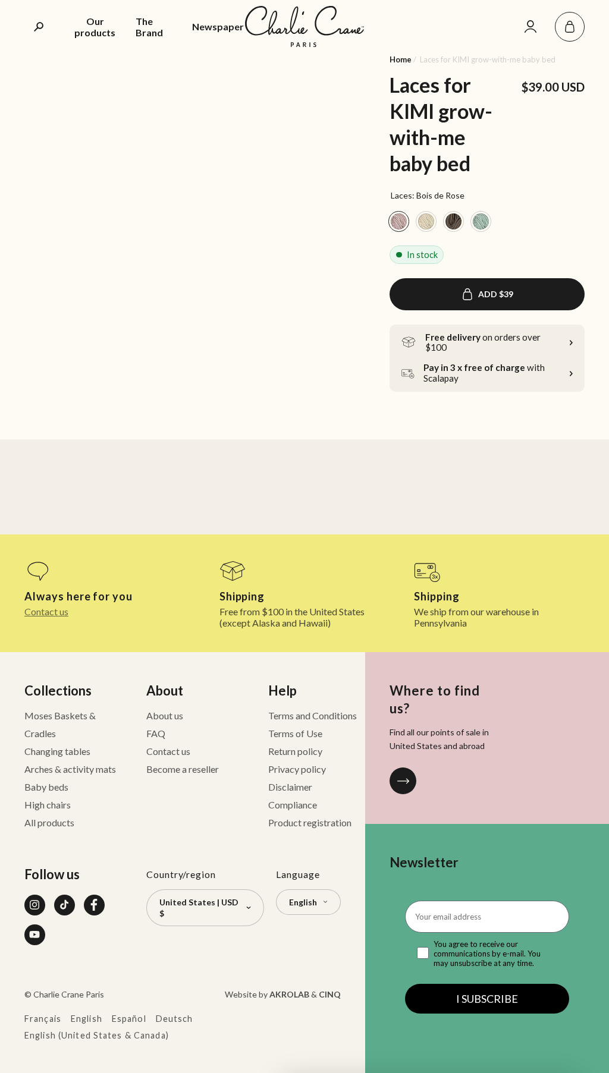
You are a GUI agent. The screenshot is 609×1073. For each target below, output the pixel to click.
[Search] (39, 27)
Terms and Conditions (312, 715)
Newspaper (218, 26)
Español (129, 1019)
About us (164, 715)
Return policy (295, 751)
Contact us (46, 611)
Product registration (309, 822)
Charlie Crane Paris (68, 994)
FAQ (155, 733)
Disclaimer (290, 786)
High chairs (47, 804)
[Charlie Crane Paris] (304, 26)
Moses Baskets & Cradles (60, 724)
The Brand (149, 26)
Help (282, 690)
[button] (570, 27)
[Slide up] (41, 69)
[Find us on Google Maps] (403, 780)
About (164, 690)
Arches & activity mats (70, 769)
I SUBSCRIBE (487, 998)
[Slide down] (41, 120)
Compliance (292, 804)
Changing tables (57, 751)
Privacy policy (297, 769)
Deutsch (174, 1019)
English (86, 1019)
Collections (58, 690)
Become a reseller (182, 769)
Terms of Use (295, 733)
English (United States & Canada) (96, 1035)
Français (42, 1019)
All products (49, 822)
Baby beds (46, 786)
